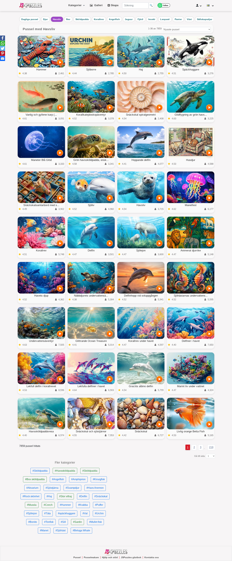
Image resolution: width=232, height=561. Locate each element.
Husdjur (190, 160)
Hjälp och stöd (110, 557)
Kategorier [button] (75, 5)
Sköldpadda (82, 19)
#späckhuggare (66, 513)
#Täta (47, 513)
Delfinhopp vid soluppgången (141, 295)
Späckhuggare (190, 69)
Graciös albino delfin (141, 386)
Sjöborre (91, 69)
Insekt (151, 19)
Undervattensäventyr (41, 340)
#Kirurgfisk (99, 479)
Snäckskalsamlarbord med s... (41, 205)
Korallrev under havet (141, 340)
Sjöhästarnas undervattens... (191, 295)
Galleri (98, 5)
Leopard (165, 19)
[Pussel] (30, 5)
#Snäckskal (100, 496)
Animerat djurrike (191, 250)
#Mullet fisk (95, 522)
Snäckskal (141, 431)
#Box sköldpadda (35, 479)
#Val (85, 513)
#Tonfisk (49, 522)
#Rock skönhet (31, 496)
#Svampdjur (72, 487)
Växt (189, 19)
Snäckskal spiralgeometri (141, 114)
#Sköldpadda (40, 470)
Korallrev (99, 19)
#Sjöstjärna (52, 487)
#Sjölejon (31, 513)
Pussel (77, 557)
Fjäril (140, 19)
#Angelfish (58, 479)
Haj (141, 69)
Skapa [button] (114, 5)
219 (211, 447)
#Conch (48, 505)
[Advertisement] (167, 483)
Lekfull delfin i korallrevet (41, 386)
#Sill (63, 522)
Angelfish (114, 19)
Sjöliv (91, 205)
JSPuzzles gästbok (131, 557)
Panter (178, 19)
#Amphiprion (78, 479)
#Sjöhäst (60, 530)
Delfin (91, 250)
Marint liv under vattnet (190, 386)
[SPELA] (60, 62)
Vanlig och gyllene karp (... (41, 114)
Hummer (41, 69)
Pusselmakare (91, 557)
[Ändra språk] (210, 6)
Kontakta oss (151, 557)
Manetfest (190, 205)
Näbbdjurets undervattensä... (91, 295)
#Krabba (83, 505)
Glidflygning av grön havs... (191, 114)
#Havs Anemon (95, 487)
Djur (45, 19)
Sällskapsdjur (204, 19)
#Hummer (65, 505)
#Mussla (31, 505)
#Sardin (77, 522)
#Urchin (99, 513)
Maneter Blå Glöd (41, 160)
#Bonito (32, 522)
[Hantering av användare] (199, 5)
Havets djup (41, 295)
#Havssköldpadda (65, 470)
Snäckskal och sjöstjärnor (91, 431)
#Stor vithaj (65, 496)
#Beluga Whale (81, 530)
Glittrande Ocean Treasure (91, 340)
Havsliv (57, 19)
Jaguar (129, 19)
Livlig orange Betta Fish (191, 431)
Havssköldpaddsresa (41, 431)
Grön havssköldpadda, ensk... (91, 160)
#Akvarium (32, 487)
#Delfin (83, 496)
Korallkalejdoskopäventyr (91, 114)
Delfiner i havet (191, 340)
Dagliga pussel (29, 19)
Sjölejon (141, 250)
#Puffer (99, 505)
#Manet (44, 530)
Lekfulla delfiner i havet (91, 386)
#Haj (49, 496)
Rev (68, 19)
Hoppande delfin (140, 160)
